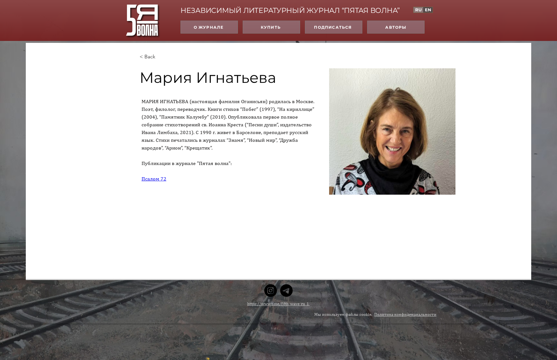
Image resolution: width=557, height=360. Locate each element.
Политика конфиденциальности (405, 314)
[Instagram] (270, 290)
